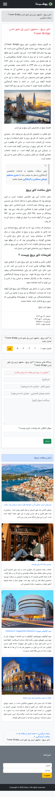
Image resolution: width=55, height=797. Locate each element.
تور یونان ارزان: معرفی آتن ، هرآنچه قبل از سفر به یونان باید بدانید (27, 504)
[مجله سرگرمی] (44, 4)
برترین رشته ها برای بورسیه (41, 564)
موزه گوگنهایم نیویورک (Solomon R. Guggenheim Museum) (28, 631)
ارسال (47, 441)
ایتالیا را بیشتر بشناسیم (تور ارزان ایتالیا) (37, 698)
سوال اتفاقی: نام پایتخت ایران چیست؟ (35, 428)
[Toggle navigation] (5, 4)
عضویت (47, 775)
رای (9, 348)
